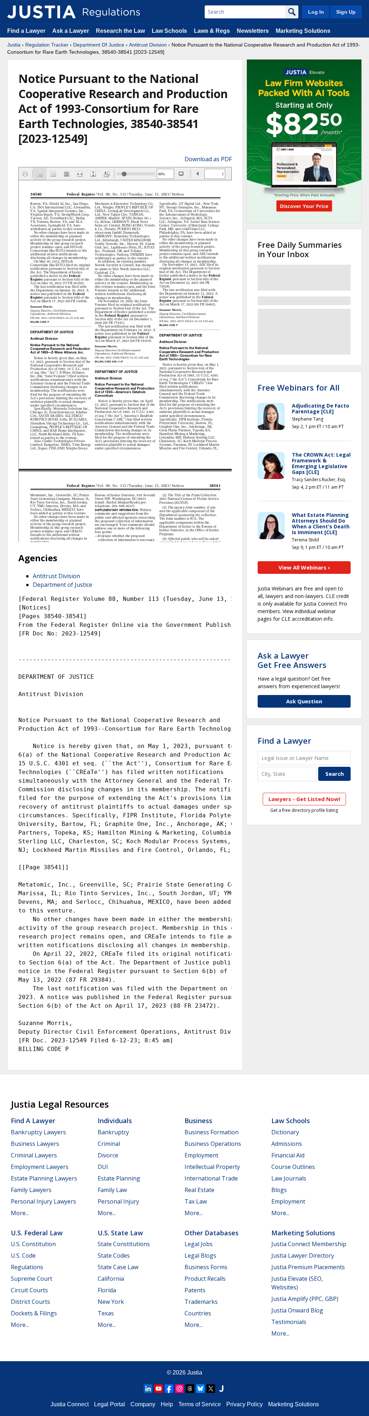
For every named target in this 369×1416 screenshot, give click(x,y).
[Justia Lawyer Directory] (221, 1388)
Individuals (115, 1120)
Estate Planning (119, 1178)
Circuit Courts (29, 1290)
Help (167, 1404)
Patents (194, 1290)
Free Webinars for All (298, 387)
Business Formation (211, 1132)
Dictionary (285, 1132)
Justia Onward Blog (297, 1310)
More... (20, 1213)
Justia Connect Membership (308, 1244)
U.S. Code (23, 1255)
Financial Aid (287, 1155)
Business (198, 1120)
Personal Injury (118, 1201)
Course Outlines (293, 1167)
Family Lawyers (31, 1190)
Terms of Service (199, 1404)
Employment (201, 1155)
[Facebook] (169, 1388)
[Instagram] (179, 1388)
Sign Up (346, 12)
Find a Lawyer (26, 31)
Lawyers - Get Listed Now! (304, 798)
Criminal (109, 1144)
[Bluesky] (200, 1388)
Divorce (108, 1155)
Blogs (279, 1190)
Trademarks (201, 1302)
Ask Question (304, 701)
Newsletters (253, 31)
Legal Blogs (200, 1255)
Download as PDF (208, 159)
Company (142, 1404)
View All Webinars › (304, 567)
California (111, 1279)
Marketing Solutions (303, 31)
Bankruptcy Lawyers (38, 1132)
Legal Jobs (198, 1244)
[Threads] (190, 1388)
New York (111, 1302)
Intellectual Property (212, 1167)
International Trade (211, 1178)
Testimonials (288, 1322)
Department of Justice (62, 585)
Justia (14, 45)
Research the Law (120, 31)
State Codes (114, 1255)
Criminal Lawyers (34, 1155)
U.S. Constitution (33, 1244)
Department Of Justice (98, 45)
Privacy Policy (244, 1404)
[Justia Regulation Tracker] (41, 11)
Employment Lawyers (39, 1167)
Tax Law (195, 1201)
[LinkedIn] (148, 1388)
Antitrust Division (148, 45)
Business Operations (212, 1144)
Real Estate (199, 1190)
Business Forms (205, 1267)
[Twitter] (210, 1388)
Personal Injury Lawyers (43, 1201)
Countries (197, 1313)
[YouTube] (158, 1388)
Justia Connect (69, 1404)
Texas (106, 1313)
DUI (103, 1167)
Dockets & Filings (34, 1313)
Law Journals (288, 1178)
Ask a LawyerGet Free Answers (292, 660)
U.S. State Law (120, 1232)
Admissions (286, 1144)
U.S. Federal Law (37, 1232)
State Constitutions (124, 1244)
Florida (107, 1290)
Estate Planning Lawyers (44, 1178)
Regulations (27, 1267)
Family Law (112, 1190)
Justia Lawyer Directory (302, 1255)
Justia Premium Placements (308, 1267)
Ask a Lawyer (71, 31)
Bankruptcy (113, 1132)
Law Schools (169, 31)
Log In (316, 12)
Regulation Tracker (46, 45)
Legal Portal (109, 1404)
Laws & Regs (212, 31)
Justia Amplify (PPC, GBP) (304, 1299)
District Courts (30, 1302)
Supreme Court (31, 1279)
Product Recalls (205, 1279)
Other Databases (211, 1232)
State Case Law (118, 1267)
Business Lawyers (35, 1144)
